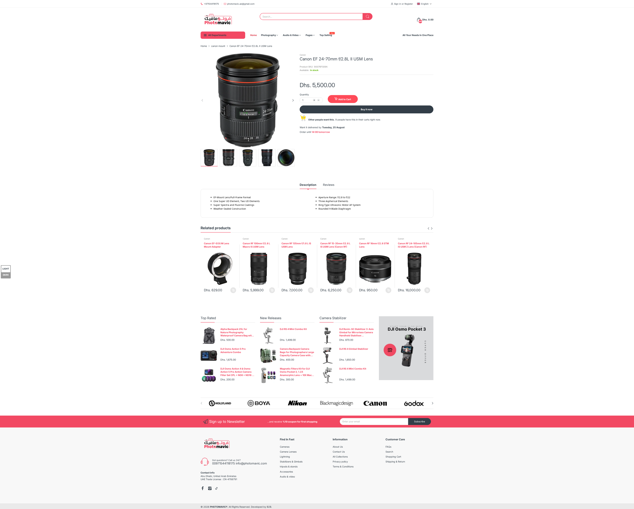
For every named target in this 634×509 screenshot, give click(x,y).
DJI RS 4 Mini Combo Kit (293, 329)
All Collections (340, 456)
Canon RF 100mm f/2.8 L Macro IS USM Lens (256, 245)
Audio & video (287, 476)
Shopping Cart (393, 456)
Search (389, 451)
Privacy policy (340, 461)
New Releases (270, 318)
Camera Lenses (288, 451)
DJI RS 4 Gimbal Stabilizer (353, 348)
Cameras (284, 446)
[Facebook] (203, 488)
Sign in (398, 3)
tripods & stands (289, 466)
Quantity (304, 94)
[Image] (406, 348)
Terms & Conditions (343, 466)
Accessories (286, 471)
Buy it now (366, 109)
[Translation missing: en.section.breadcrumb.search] (367, 16)
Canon (303, 55)
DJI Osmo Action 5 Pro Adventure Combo (233, 350)
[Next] (202, 100)
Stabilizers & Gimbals (291, 461)
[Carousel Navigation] (430, 228)
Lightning (285, 456)
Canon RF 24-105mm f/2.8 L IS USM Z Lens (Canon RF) (413, 245)
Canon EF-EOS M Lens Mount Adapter (216, 245)
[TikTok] (216, 488)
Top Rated (208, 318)
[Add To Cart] (233, 290)
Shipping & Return (395, 461)
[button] (424, 4)
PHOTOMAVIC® (218, 506)
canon (362, 239)
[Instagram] (210, 488)
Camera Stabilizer (332, 318)
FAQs (388, 446)
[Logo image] (220, 403)
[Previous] (293, 100)
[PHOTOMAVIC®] (217, 19)
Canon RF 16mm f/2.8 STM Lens (374, 245)
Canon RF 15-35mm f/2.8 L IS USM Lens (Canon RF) (335, 245)
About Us (338, 446)
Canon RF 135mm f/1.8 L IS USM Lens (296, 245)
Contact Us (339, 451)
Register (409, 3)
